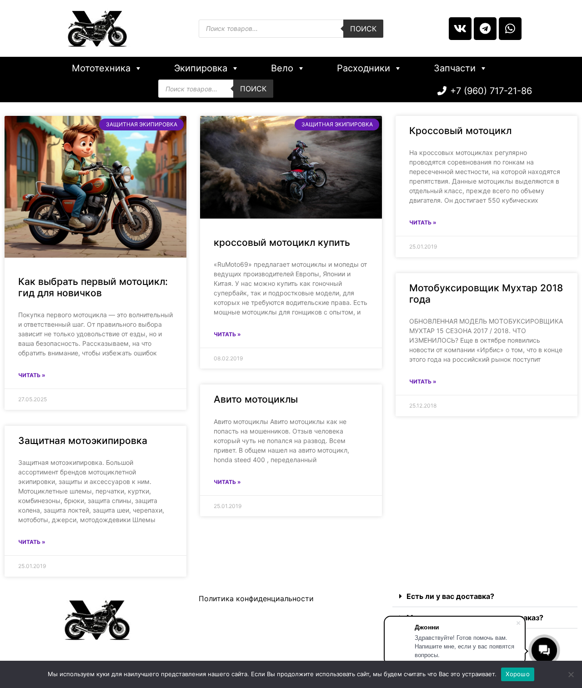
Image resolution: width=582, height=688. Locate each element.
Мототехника (101, 68)
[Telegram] (485, 28)
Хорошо (518, 674)
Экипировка (200, 68)
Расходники (363, 68)
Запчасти (455, 68)
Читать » (31, 375)
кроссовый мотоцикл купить (282, 242)
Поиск (363, 28)
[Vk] (460, 28)
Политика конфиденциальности (256, 598)
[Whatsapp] (510, 28)
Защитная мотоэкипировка (82, 440)
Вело (282, 68)
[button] (484, 596)
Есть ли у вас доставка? (450, 596)
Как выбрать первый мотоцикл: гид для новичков (93, 287)
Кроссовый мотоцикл (460, 130)
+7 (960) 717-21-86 (491, 90)
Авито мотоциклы (256, 399)
